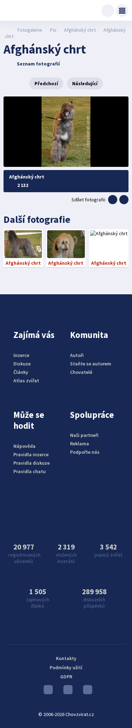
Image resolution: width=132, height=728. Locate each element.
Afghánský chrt (80, 30)
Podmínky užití (66, 667)
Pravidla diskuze (31, 463)
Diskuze (22, 363)
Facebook (86, 691)
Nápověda (24, 446)
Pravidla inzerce (31, 454)
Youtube (46, 691)
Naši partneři (84, 435)
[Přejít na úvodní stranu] (7, 30)
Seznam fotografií (38, 64)
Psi (53, 30)
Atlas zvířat (26, 380)
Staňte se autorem (90, 363)
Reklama (79, 443)
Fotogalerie (30, 30)
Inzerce (21, 355)
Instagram (66, 691)
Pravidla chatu (29, 471)
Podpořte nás (85, 452)
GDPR (66, 676)
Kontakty (66, 658)
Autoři (77, 355)
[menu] (122, 10)
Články (20, 372)
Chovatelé (81, 372)
